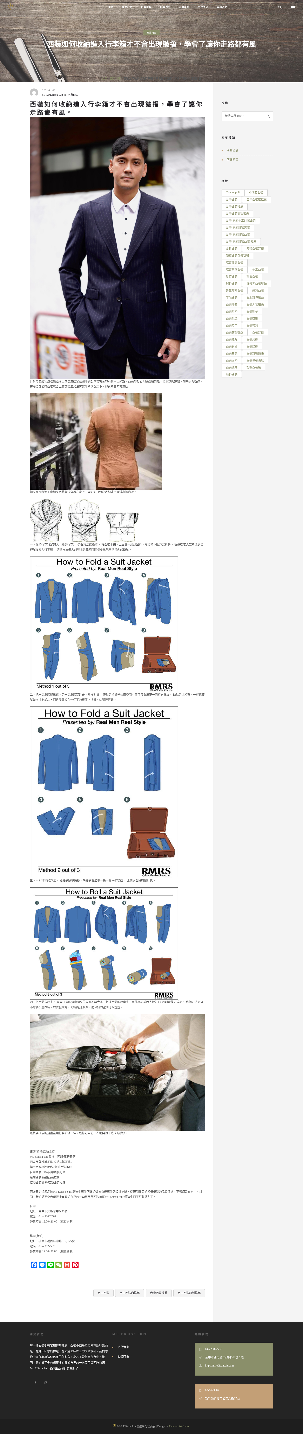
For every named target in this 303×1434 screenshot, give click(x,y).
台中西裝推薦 (158, 1293)
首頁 (111, 7)
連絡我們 (222, 7)
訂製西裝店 (254, 367)
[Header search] (279, 7)
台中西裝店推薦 (130, 1293)
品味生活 (203, 7)
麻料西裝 (231, 374)
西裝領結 (231, 367)
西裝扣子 (252, 311)
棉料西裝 (231, 283)
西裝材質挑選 (234, 332)
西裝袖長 (231, 353)
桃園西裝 (252, 276)
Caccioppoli (233, 192)
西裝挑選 (231, 318)
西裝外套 (231, 304)
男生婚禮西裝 (234, 290)
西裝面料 (231, 360)
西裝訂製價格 (255, 353)
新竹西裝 (231, 276)
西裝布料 (231, 311)
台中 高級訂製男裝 (238, 227)
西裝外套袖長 (255, 304)
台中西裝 (103, 1293)
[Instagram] (45, 1383)
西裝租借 (184, 7)
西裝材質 (252, 325)
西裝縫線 (231, 339)
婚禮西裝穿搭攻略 (237, 255)
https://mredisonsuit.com (219, 1365)
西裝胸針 (231, 346)
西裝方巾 (231, 325)
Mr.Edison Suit (54, 94)
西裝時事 (115, 78)
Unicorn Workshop (179, 1426)
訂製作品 (165, 7)
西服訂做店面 (255, 297)
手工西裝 (258, 269)
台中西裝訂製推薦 (189, 1293)
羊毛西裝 (231, 297)
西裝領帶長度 (255, 360)
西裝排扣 (252, 318)
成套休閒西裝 (234, 262)
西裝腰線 (252, 346)
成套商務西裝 (234, 269)
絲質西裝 (258, 290)
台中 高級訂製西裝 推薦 (241, 241)
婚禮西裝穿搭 (255, 248)
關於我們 (127, 7)
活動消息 (232, 150)
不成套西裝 (256, 192)
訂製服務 (146, 7)
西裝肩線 (252, 339)
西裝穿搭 (258, 332)
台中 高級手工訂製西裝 (241, 220)
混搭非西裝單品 (257, 283)
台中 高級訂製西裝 (238, 234)
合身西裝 (231, 248)
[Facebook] (35, 1383)
